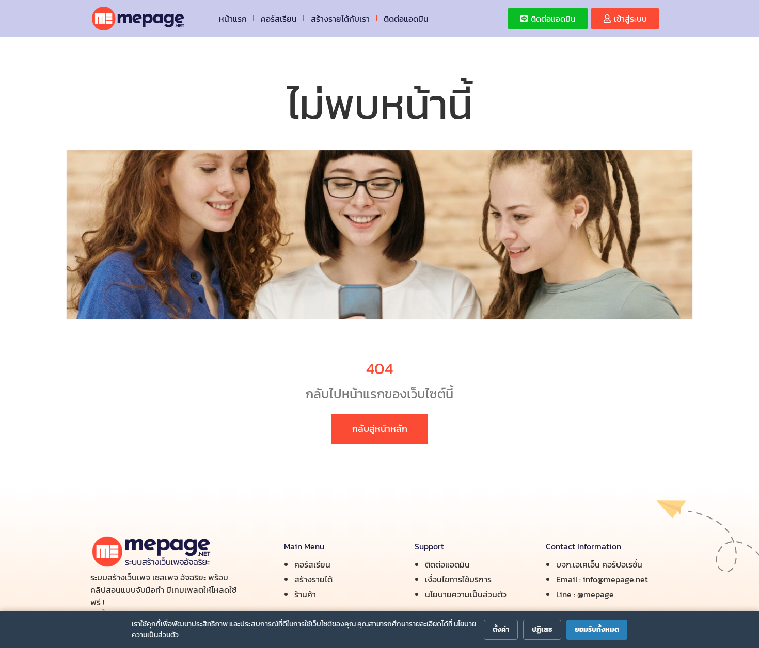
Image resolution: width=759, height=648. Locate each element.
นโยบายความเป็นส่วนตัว (466, 594)
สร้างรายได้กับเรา (340, 18)
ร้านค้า (305, 594)
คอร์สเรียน (279, 18)
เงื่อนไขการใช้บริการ (458, 579)
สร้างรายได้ (313, 579)
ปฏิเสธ (542, 629)
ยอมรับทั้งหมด (597, 629)
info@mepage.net (615, 579)
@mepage (595, 594)
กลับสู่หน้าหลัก (379, 428)
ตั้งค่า (501, 629)
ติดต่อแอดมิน (406, 18)
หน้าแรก (233, 18)
